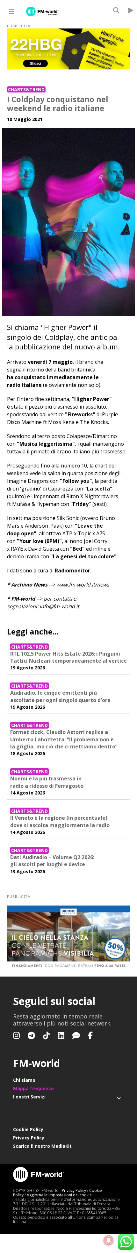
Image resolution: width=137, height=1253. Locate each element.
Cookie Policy (28, 1129)
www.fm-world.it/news (82, 584)
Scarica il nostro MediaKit (42, 1146)
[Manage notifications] (109, 1240)
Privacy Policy (28, 1138)
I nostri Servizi (29, 1097)
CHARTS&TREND (26, 89)
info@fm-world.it (59, 606)
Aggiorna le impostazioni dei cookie (59, 1195)
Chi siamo (24, 1080)
